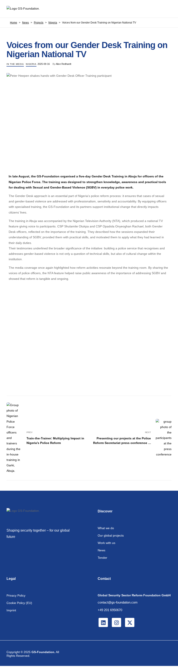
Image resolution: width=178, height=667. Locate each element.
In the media (15, 64)
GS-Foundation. (43, 652)
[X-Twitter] (130, 622)
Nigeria (31, 64)
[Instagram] (116, 622)
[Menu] (167, 9)
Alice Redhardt (63, 64)
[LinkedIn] (103, 622)
